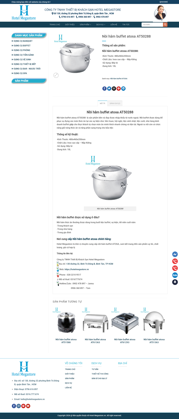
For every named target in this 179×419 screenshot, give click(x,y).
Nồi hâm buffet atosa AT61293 (124, 341)
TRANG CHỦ (70, 369)
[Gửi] (165, 24)
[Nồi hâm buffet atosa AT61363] (95, 320)
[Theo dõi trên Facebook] (14, 406)
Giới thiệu (70, 25)
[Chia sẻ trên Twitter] (109, 88)
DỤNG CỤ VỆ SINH (22, 59)
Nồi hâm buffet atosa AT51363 (154, 341)
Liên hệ (113, 25)
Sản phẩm (84, 25)
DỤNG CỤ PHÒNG (21, 50)
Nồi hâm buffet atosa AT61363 (95, 341)
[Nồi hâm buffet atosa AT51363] (154, 320)
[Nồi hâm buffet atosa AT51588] (66, 320)
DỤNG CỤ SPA (20, 73)
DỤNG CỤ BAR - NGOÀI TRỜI (26, 68)
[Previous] (53, 327)
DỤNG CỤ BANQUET (22, 41)
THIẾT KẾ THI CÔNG (100, 374)
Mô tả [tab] (102, 103)
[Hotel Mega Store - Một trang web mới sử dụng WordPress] (24, 12)
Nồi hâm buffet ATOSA (118, 79)
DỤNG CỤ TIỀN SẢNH (23, 55)
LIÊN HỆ (68, 388)
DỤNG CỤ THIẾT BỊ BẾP (24, 64)
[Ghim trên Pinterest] (118, 88)
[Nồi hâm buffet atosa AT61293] (124, 320)
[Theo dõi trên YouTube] (28, 406)
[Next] (167, 327)
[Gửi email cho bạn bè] (114, 88)
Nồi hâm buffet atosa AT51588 (66, 341)
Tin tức (125, 25)
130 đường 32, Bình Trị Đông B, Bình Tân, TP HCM (89, 264)
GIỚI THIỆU (69, 374)
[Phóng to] (56, 75)
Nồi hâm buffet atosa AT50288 (133, 83)
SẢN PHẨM (69, 378)
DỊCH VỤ (68, 383)
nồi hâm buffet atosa (113, 83)
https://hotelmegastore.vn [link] (77, 269)
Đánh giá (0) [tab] (115, 103)
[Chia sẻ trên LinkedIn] (123, 88)
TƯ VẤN (95, 369)
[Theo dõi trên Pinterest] (23, 406)
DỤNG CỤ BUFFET (22, 45)
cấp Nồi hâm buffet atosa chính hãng (89, 239)
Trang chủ (55, 25)
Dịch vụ (100, 25)
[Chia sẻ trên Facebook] (104, 88)
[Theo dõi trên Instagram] (19, 406)
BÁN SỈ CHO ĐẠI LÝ (99, 378)
